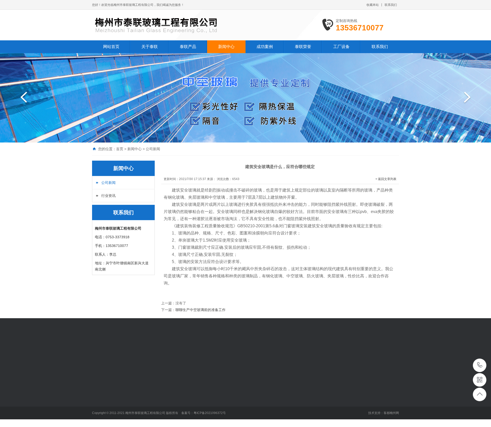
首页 (119, 149)
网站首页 (111, 46)
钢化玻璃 (173, 352)
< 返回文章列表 (385, 179)
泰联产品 (188, 46)
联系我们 (391, 5)
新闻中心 (226, 46)
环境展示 (99, 398)
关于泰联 (149, 46)
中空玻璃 (137, 352)
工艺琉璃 (155, 352)
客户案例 (206, 390)
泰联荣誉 (303, 46)
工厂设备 (341, 46)
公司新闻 (153, 149)
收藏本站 (372, 5)
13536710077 (480, 365)
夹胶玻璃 (120, 352)
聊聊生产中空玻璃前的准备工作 (200, 310)
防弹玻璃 (191, 352)
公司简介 (99, 390)
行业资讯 (108, 196)
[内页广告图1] (245, 98)
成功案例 (264, 46)
